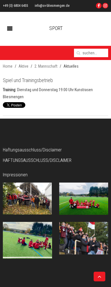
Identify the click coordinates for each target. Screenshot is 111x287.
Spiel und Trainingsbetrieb (28, 80)
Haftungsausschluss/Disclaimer (37, 160)
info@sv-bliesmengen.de (52, 6)
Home (8, 66)
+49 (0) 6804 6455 (15, 6)
